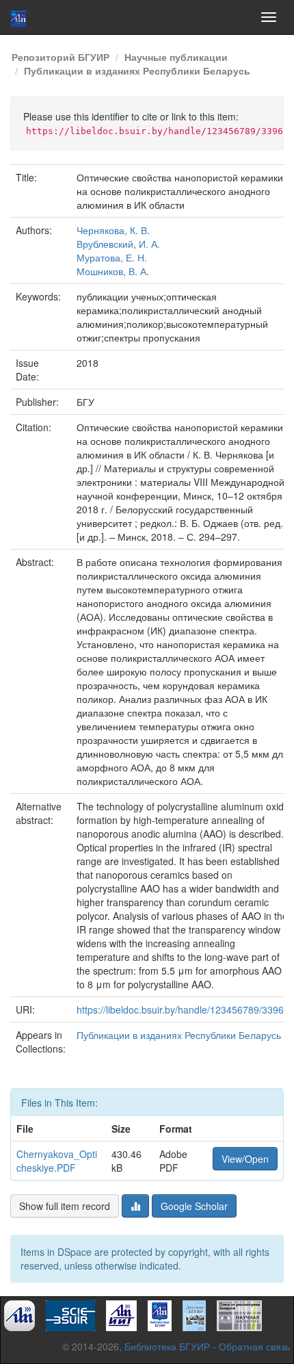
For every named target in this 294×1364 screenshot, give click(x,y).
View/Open (245, 1159)
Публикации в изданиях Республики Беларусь (137, 70)
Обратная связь (254, 1346)
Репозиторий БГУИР (60, 57)
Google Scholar (194, 1206)
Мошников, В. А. (113, 271)
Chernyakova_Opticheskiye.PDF (56, 1160)
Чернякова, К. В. (113, 230)
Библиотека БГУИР (167, 1346)
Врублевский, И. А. (118, 243)
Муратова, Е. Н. (112, 257)
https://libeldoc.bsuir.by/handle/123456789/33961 (183, 1009)
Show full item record (64, 1206)
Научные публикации (176, 57)
